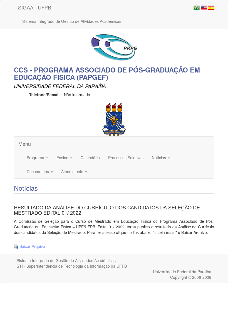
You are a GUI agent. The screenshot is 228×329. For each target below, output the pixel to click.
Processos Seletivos (125, 157)
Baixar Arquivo (31, 246)
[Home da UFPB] (114, 119)
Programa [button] (36, 157)
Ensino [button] (63, 157)
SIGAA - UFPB (34, 7)
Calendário (90, 157)
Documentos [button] (38, 171)
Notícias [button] (159, 157)
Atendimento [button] (73, 171)
